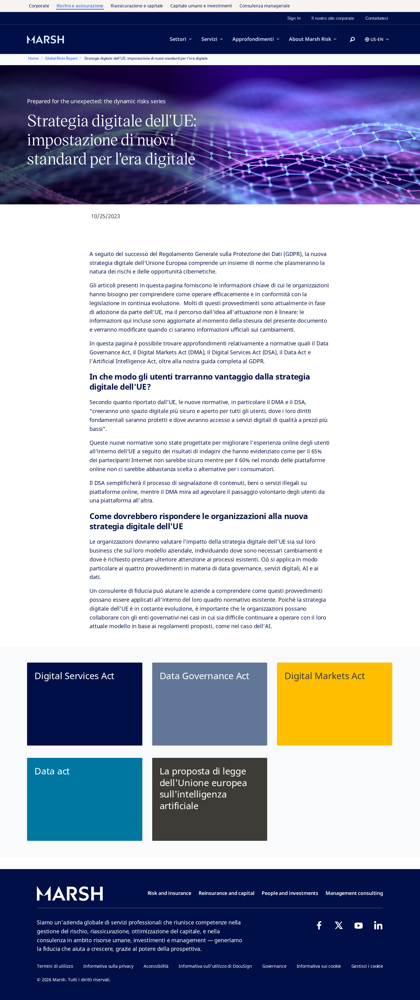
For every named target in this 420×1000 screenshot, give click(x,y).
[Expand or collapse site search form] (352, 39)
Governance (274, 966)
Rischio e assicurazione (80, 6)
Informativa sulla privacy (108, 966)
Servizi (209, 39)
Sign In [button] (293, 18)
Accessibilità (156, 966)
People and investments (290, 893)
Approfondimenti (253, 39)
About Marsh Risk (310, 39)
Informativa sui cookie (319, 966)
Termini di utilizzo (55, 966)
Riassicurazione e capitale (137, 6)
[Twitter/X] (338, 925)
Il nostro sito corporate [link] (332, 18)
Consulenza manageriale (265, 6)
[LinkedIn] (378, 925)
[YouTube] (358, 925)
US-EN (376, 39)
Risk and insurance (169, 893)
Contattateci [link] (376, 18)
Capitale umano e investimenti (201, 6)
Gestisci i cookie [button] (367, 966)
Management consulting (354, 893)
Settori (178, 39)
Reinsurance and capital (227, 893)
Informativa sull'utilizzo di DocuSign (215, 966)
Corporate (39, 6)
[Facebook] (319, 925)
